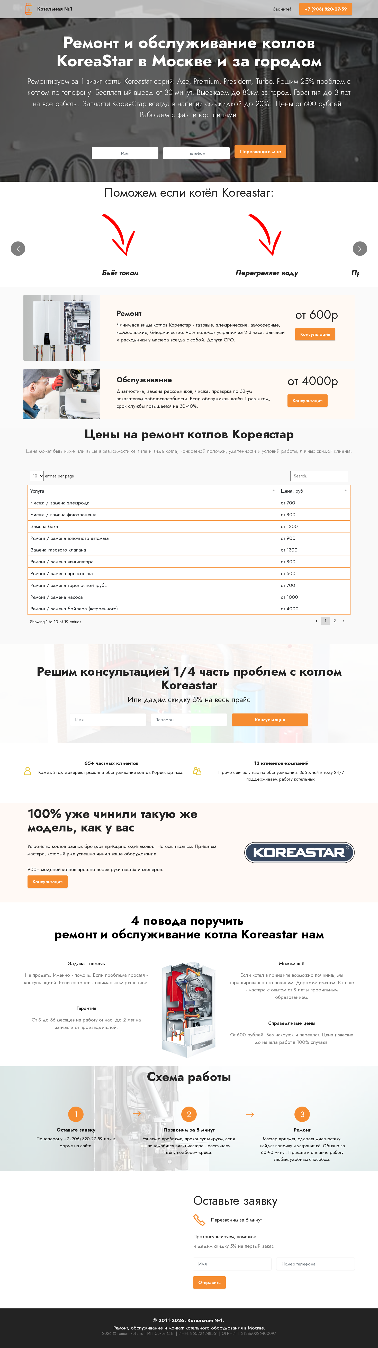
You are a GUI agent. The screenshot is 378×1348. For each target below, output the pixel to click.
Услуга (37, 490)
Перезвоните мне (260, 151)
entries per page (59, 476)
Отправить (209, 1282)
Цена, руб (292, 490)
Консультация (315, 334)
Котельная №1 (54, 8)
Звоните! (282, 9)
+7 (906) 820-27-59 (325, 9)
